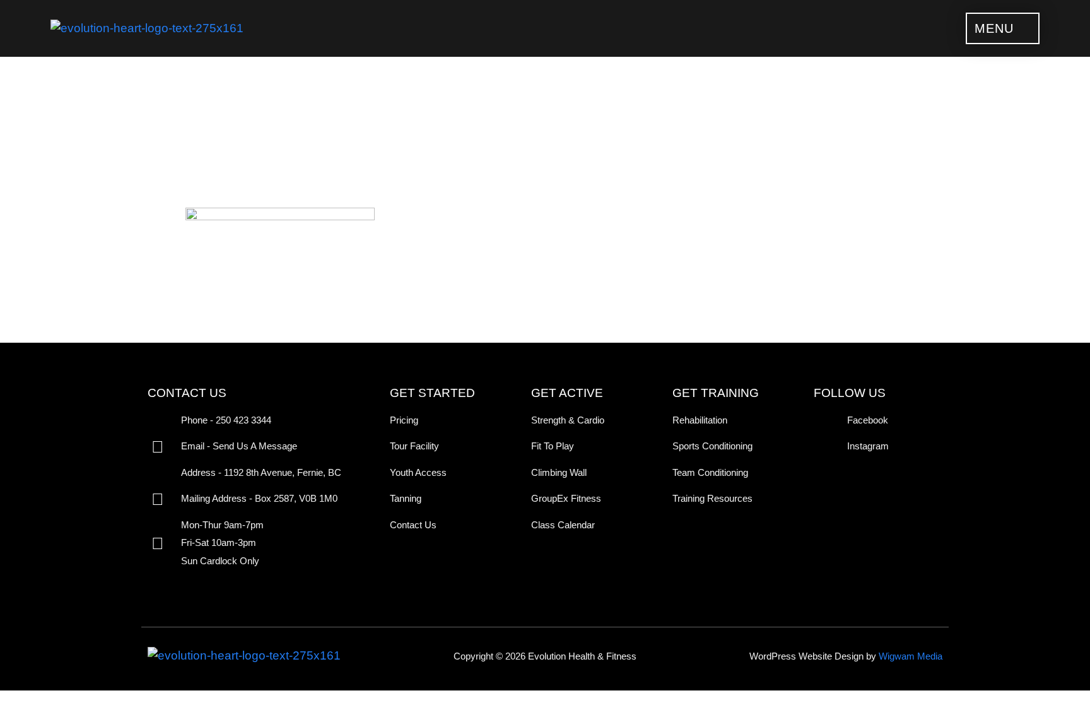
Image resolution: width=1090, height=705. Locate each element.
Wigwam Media (910, 656)
